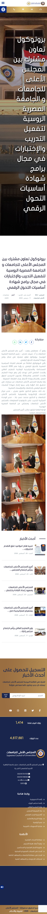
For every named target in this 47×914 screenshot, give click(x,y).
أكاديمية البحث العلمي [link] (33, 815)
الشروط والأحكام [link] (15, 911)
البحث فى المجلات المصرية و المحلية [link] (28, 851)
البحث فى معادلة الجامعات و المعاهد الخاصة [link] (25, 855)
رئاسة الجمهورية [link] (36, 799)
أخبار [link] (13, 295)
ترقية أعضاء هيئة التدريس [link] (32, 844)
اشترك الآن (6, 695)
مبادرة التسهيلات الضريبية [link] (32, 826)
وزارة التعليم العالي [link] (35, 807)
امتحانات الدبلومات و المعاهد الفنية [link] (28, 859)
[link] (3, 9)
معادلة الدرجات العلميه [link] (33, 840)
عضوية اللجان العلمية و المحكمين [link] (29, 847)
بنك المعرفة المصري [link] (34, 811)
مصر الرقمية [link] (37, 822)
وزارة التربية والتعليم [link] (34, 819)
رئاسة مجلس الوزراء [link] (35, 803)
